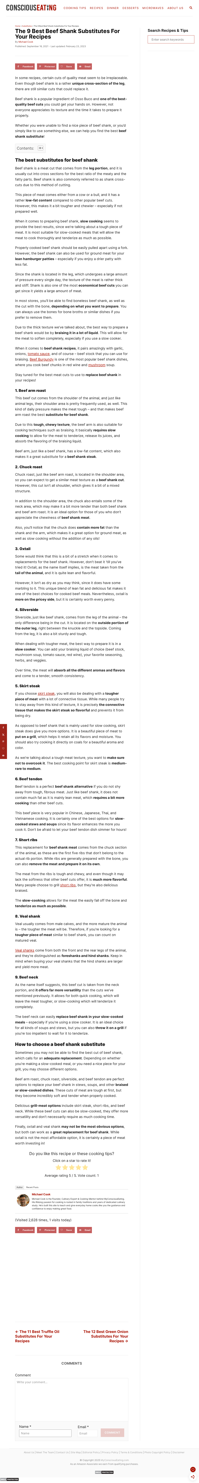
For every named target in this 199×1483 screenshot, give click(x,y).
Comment (23, 1375)
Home (17, 26)
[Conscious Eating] (32, 8)
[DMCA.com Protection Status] (104, 1473)
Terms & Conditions (131, 1452)
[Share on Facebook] (3, 727)
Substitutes (27, 26)
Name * (25, 1427)
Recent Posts (32, 1187)
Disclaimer (179, 1452)
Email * (83, 1427)
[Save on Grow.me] (3, 748)
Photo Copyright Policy (157, 1452)
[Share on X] (3, 734)
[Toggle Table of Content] (38, 148)
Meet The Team (45, 1452)
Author (20, 1187)
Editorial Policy (91, 1452)
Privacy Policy (110, 1452)
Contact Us (62, 1452)
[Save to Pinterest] (3, 741)
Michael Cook (26, 41)
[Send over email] (3, 755)
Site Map (76, 1452)
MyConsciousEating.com (115, 1460)
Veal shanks (24, 950)
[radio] (58, 1168)
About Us (29, 1452)
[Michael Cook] (23, 1200)
